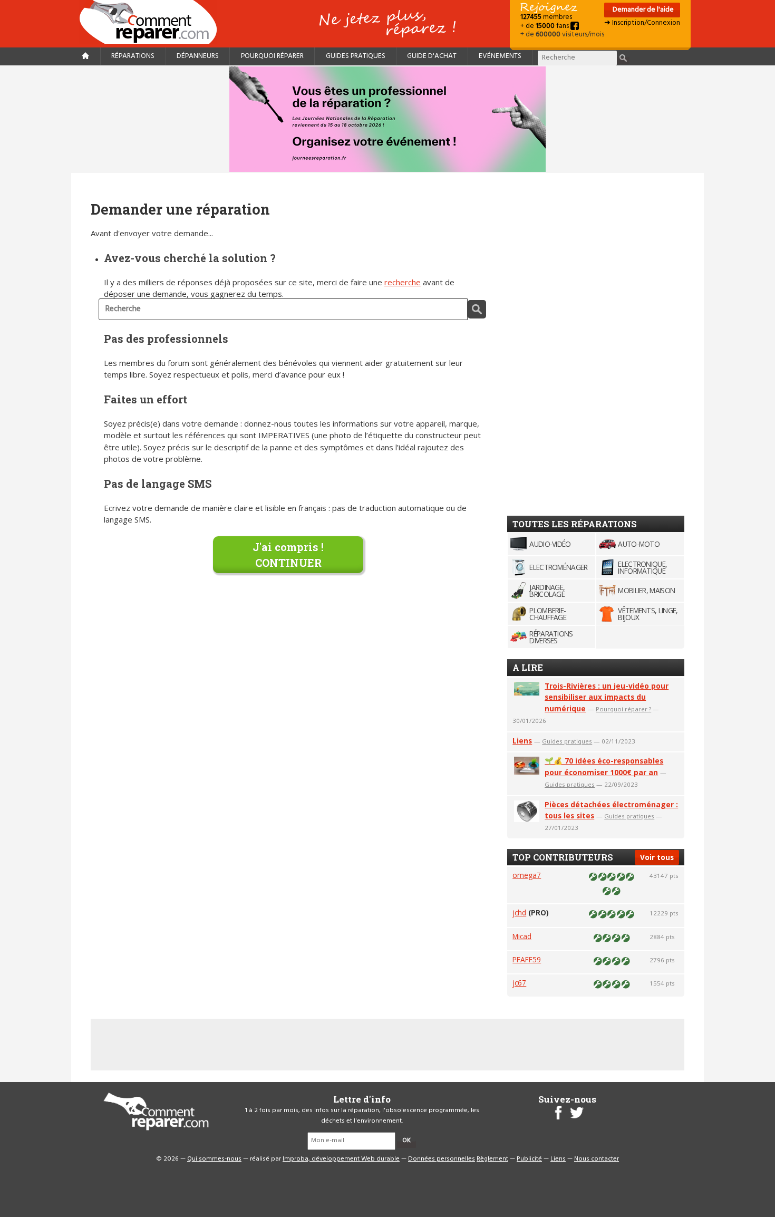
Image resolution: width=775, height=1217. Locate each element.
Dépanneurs (198, 56)
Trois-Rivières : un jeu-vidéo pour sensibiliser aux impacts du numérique (607, 697)
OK (406, 1140)
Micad (521, 936)
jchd (519, 912)
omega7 (526, 875)
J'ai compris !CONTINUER (288, 554)
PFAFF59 (526, 959)
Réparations (132, 56)
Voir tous (657, 857)
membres (546, 17)
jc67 (519, 983)
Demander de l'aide (642, 9)
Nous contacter (596, 1159)
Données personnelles (441, 1159)
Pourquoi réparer (272, 56)
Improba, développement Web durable (341, 1159)
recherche (402, 282)
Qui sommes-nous (214, 1159)
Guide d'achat (432, 56)
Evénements (500, 56)
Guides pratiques (355, 56)
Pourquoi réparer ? (623, 709)
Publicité (529, 1159)
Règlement (492, 1159)
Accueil (152, 22)
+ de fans (545, 26)
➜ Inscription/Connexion (642, 22)
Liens (522, 741)
